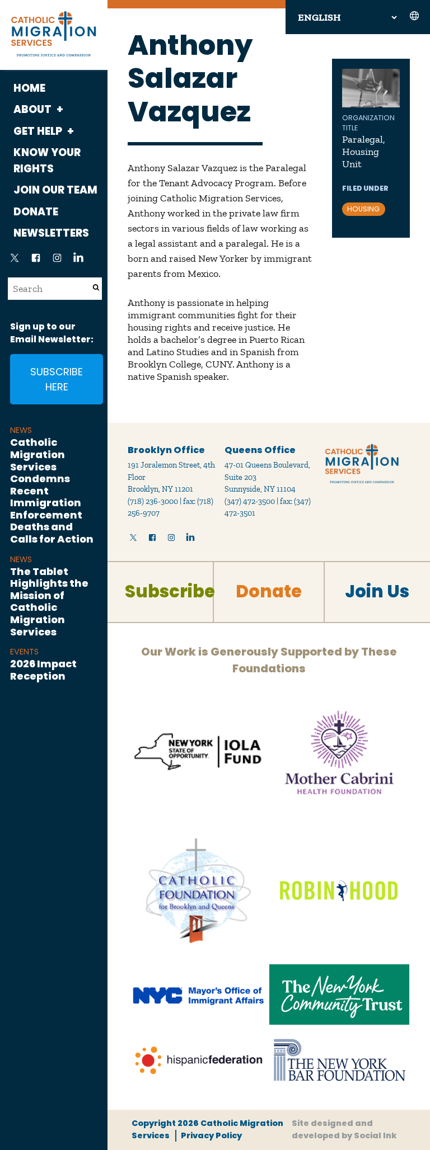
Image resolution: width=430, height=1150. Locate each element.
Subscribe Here (56, 379)
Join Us (377, 591)
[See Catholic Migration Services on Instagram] (57, 261)
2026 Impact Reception (43, 670)
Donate (35, 211)
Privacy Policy (211, 1135)
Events (24, 651)
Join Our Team (55, 189)
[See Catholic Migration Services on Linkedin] (78, 261)
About (32, 109)
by (344, 1129)
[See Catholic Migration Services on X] (14, 261)
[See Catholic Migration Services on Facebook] (36, 261)
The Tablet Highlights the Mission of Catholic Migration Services (49, 601)
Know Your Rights (47, 160)
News (21, 430)
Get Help (37, 131)
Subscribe (170, 591)
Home (29, 88)
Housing (363, 209)
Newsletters (51, 233)
